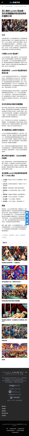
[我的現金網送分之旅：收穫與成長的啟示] (14, 272)
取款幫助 (4, 411)
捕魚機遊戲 (11, 235)
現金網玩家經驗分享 (11, 430)
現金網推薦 (22, 235)
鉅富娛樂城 (4, 377)
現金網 (3, 359)
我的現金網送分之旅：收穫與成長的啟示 (11, 281)
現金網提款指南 (21, 428)
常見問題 (4, 415)
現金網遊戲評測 (15, 432)
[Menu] (2, 2)
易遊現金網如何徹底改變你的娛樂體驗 (11, 301)
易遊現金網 (4, 340)
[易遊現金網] (14, 331)
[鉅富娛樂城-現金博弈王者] (14, 2)
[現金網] (14, 350)
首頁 (7, 428)
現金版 (17, 235)
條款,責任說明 (5, 413)
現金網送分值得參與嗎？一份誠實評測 (11, 262)
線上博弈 (4, 237)
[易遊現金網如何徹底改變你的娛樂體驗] (14, 291)
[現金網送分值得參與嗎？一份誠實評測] (14, 253)
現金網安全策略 (13, 428)
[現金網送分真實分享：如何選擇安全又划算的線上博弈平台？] (14, 310)
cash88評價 (4, 235)
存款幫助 (4, 408)
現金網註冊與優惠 (20, 430)
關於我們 (4, 406)
